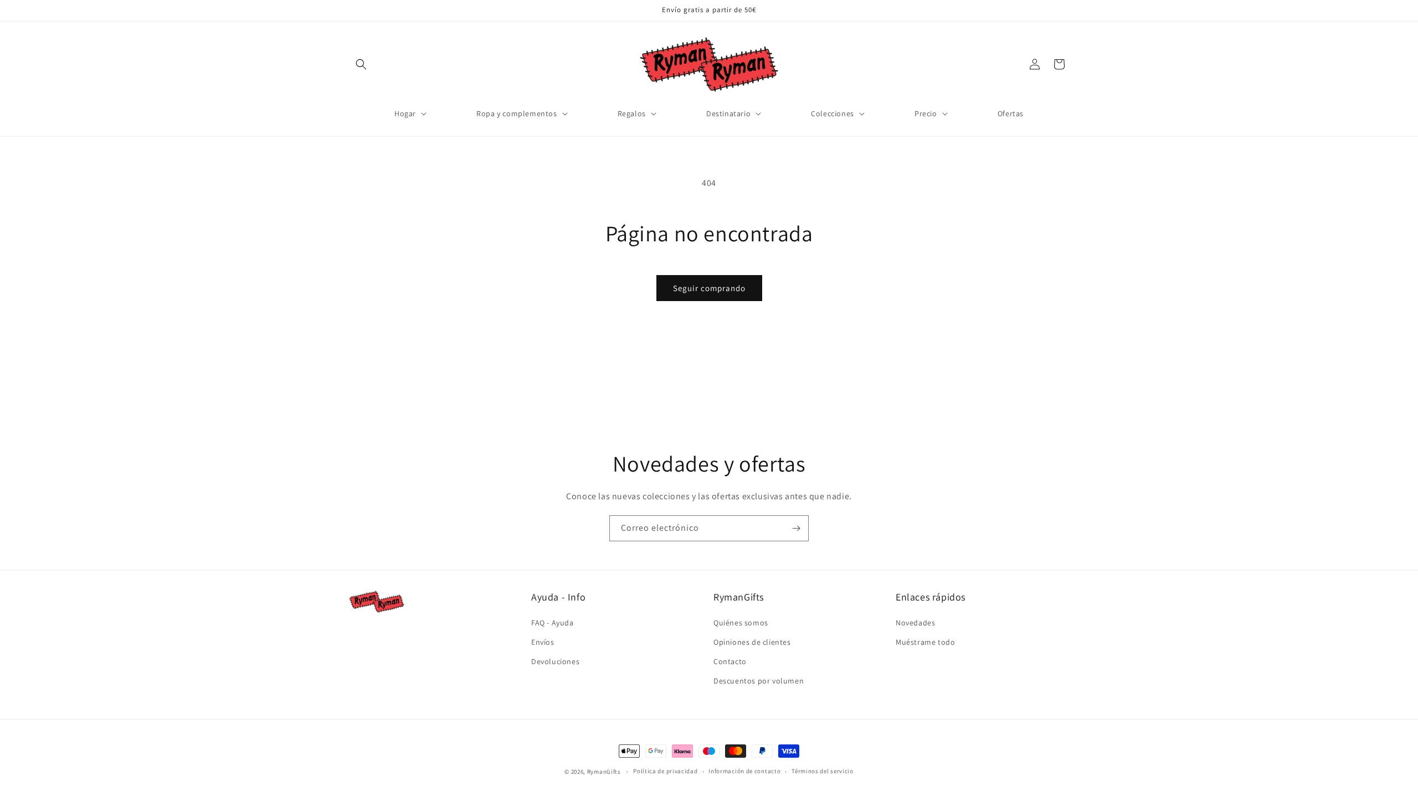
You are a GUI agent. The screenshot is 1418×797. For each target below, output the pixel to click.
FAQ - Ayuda (552, 623)
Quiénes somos (740, 623)
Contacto (730, 661)
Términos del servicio (823, 771)
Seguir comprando (709, 288)
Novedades (915, 623)
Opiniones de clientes (752, 642)
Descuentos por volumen (758, 681)
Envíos (542, 642)
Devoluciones (555, 661)
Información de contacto (744, 771)
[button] (361, 64)
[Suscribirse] (796, 528)
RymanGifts (604, 771)
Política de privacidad (665, 771)
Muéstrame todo (925, 642)
